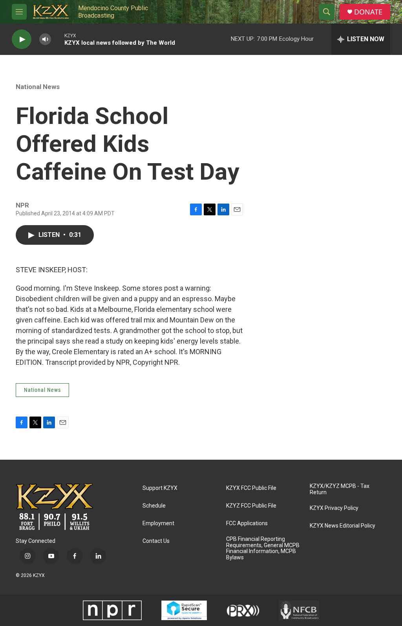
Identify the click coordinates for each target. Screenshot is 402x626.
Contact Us (156, 541)
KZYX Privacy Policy (334, 508)
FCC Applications (247, 523)
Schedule (154, 506)
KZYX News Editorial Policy (342, 526)
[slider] (58, 39)
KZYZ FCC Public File (251, 506)
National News (38, 87)
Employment (158, 523)
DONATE (368, 12)
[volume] (45, 39)
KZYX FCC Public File (251, 488)
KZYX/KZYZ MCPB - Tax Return (339, 489)
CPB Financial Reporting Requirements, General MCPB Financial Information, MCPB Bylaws (263, 548)
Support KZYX (160, 488)
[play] (21, 39)
